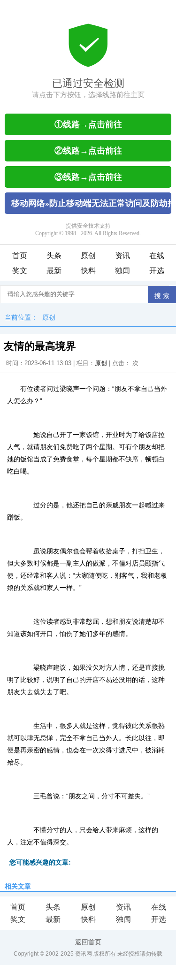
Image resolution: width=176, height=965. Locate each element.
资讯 (122, 256)
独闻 (122, 271)
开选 (156, 271)
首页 (19, 256)
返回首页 (88, 942)
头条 (53, 256)
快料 (88, 271)
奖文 (19, 271)
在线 (156, 256)
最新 (53, 271)
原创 (88, 256)
